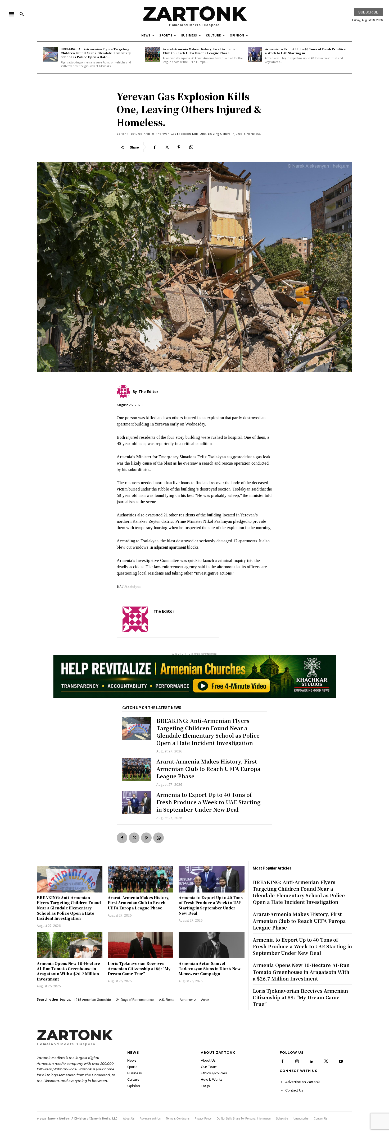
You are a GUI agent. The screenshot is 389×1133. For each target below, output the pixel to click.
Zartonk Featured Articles (136, 134)
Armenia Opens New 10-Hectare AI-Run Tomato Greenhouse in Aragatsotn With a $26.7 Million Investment (68, 971)
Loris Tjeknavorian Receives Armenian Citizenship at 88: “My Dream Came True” (139, 968)
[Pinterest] (179, 147)
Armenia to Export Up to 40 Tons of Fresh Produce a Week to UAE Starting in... (305, 51)
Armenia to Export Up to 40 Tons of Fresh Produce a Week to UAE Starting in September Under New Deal (208, 802)
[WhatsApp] (191, 147)
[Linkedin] (311, 1061)
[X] (166, 147)
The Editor (163, 611)
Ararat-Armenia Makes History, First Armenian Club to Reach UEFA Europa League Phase (200, 51)
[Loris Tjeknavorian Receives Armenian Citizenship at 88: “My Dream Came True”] (140, 945)
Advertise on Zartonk (302, 1082)
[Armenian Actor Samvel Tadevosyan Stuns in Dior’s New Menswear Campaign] (211, 945)
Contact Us (294, 1090)
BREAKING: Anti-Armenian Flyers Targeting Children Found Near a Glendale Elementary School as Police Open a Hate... (96, 53)
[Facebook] (154, 147)
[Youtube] (341, 1061)
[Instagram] (297, 1061)
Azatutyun (132, 586)
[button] (21, 14)
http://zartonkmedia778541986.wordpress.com (183, 619)
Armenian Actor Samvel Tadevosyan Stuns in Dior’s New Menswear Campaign (210, 968)
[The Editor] (135, 619)
